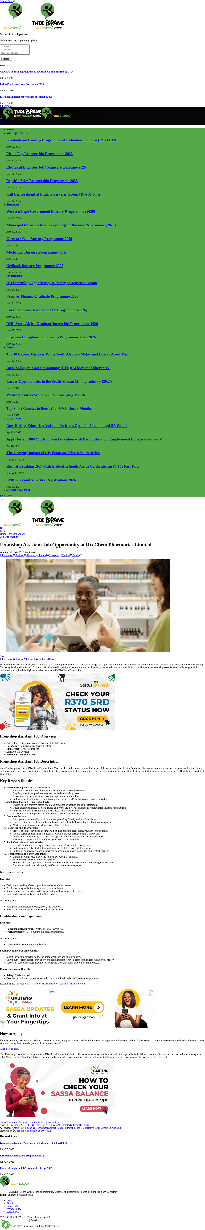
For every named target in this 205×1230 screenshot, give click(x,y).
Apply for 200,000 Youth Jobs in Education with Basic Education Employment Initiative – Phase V (84, 439)
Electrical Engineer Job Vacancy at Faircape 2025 (26, 96)
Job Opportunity (17, 133)
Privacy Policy (13, 1208)
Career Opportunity (30, 1122)
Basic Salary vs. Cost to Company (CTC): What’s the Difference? (58, 368)
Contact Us (12, 1206)
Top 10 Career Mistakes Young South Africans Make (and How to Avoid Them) (69, 354)
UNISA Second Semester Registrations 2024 (41, 480)
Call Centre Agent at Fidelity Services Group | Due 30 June (53, 194)
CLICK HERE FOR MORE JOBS (21, 1119)
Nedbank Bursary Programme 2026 (34, 266)
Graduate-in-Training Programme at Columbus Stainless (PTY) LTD (36, 71)
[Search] (1, 120)
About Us (11, 1203)
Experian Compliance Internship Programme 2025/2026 (51, 337)
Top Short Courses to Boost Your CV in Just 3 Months (49, 408)
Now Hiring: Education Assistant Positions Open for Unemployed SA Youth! (66, 425)
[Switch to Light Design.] (4, 123)
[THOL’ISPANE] (42, 118)
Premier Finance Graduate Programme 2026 (42, 296)
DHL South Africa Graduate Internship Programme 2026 (52, 324)
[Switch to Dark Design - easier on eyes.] (1, 123)
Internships (14, 276)
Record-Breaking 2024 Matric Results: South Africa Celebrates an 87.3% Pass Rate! (73, 466)
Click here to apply (9, 1048)
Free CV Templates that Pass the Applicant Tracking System (55, 983)
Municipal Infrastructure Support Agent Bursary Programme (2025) (61, 225)
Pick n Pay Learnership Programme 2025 (22, 84)
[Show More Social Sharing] (80, 555)
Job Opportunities (50, 1122)
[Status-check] (57, 729)
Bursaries (12, 204)
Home (10, 129)
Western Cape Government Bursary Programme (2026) (50, 211)
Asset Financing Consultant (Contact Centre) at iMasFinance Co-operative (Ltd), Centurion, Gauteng (70, 1127)
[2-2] (77, 1026)
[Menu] (1, 118)
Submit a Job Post (18, 490)
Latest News (14, 418)
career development (10, 1122)
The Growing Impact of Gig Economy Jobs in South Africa (53, 453)
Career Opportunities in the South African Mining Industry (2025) (59, 381)
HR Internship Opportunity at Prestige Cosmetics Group (51, 283)
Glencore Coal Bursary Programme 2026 (39, 239)
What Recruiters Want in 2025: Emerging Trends (45, 395)
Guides (11, 347)
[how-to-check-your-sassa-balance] (57, 1116)
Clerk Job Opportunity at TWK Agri (33, 1130)
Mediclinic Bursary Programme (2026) (37, 252)
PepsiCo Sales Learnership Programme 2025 (42, 181)
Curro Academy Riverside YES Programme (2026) (46, 310)
